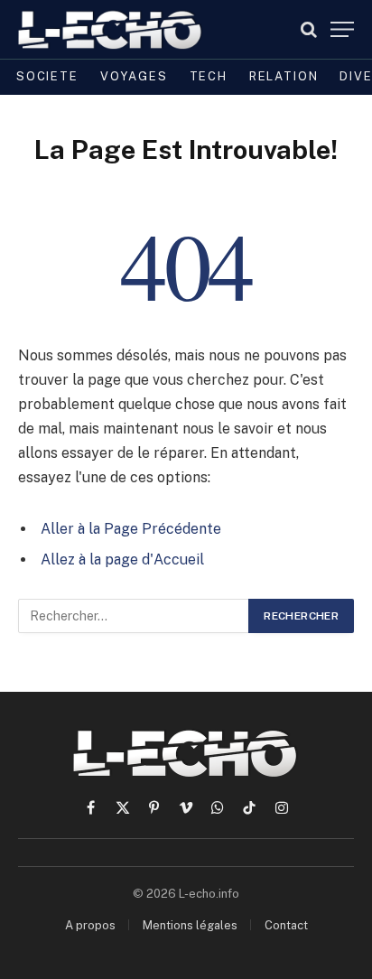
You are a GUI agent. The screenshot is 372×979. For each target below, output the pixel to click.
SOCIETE (47, 76)
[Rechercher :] (134, 616)
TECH (209, 76)
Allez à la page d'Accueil (122, 559)
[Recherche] (309, 29)
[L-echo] (110, 29)
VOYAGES (134, 76)
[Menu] (342, 29)
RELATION (284, 76)
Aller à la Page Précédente (131, 528)
